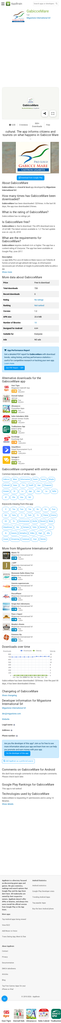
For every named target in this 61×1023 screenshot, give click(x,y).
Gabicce (6, 479)
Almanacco (15, 406)
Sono (15, 485)
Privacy (5, 957)
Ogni (40, 533)
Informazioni (25, 479)
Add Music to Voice (9, 931)
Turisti (43, 479)
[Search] (56, 4)
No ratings (38, 300)
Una (21, 497)
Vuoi (35, 539)
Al (6, 497)
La (46, 491)
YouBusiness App (18, 427)
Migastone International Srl (35, 548)
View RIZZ (6, 925)
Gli (6, 521)
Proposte (47, 485)
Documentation (8, 963)
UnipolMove (16, 447)
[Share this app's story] (44, 113)
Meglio (51, 479)
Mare (15, 479)
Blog (3, 980)
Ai (6, 533)
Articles (5, 974)
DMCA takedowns (9, 969)
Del (29, 497)
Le (22, 491)
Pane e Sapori (16, 614)
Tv (38, 515)
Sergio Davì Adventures (20, 604)
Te (14, 521)
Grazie (5, 539)
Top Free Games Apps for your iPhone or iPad (14, 987)
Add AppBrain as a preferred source (19, 761)
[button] (30, 724)
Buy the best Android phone (43, 909)
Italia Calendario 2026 (19, 416)
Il (5, 509)
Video (32, 533)
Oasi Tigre (15, 386)
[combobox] (44, 4)
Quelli (31, 485)
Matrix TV (15, 553)
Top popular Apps (39, 903)
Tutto (14, 515)
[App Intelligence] (5, 999)
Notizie (43, 539)
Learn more (9, 363)
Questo (14, 533)
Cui (50, 527)
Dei (6, 515)
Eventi (35, 479)
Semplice (23, 533)
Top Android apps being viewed (14, 919)
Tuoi (21, 509)
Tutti (29, 515)
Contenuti (26, 539)
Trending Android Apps (41, 897)
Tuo (13, 509)
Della (54, 491)
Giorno (53, 515)
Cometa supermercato (20, 583)
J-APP (13, 563)
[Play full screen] (53, 113)
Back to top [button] (55, 1000)
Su (46, 509)
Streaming (15, 539)
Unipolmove (7, 527)
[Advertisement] (30, 55)
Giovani (6, 491)
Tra (23, 485)
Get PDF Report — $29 (14, 368)
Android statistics (39, 886)
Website (5, 719)
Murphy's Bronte (17, 624)
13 (35, 322)
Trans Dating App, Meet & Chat (14, 937)
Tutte (34, 527)
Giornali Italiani (17, 396)
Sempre (26, 527)
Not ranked (39, 305)
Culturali (6, 485)
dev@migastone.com (11, 713)
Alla (48, 533)
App (30, 491)
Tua (29, 509)
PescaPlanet (16, 594)
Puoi (53, 509)
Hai (17, 527)
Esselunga (15, 437)
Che (13, 497)
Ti (22, 515)
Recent (43, 521)
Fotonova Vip (16, 635)
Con (38, 491)
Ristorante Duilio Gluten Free (22, 573)
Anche (34, 521)
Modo (51, 521)
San (39, 485)
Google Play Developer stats (43, 891)
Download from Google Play (31, 178)
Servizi (42, 527)
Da (38, 509)
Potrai (45, 515)
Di (14, 491)
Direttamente (24, 521)
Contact (5, 951)
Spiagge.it (15, 457)
